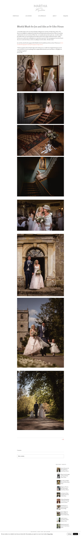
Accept (75, 534)
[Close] (79, 534)
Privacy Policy (50, 534)
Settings (69, 534)
